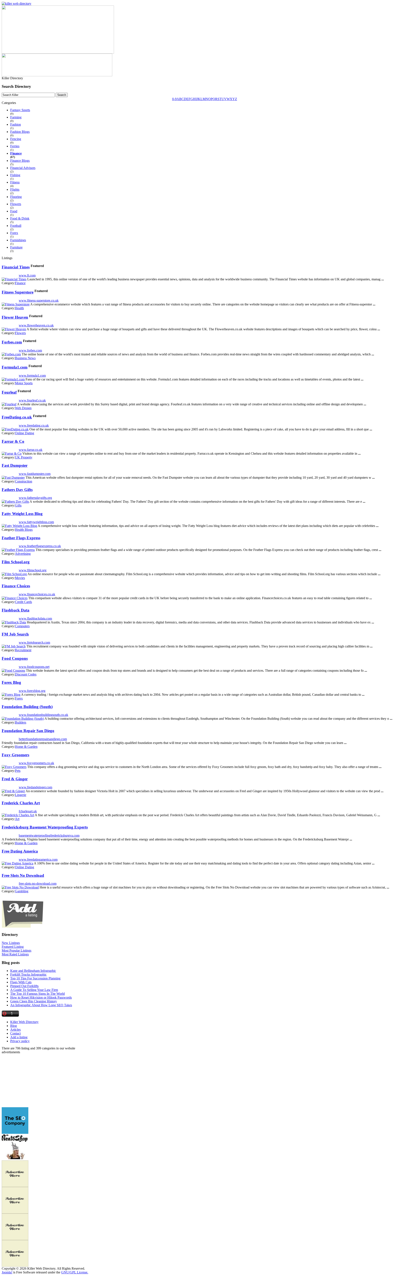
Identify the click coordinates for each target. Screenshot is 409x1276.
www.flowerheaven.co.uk (36, 325)
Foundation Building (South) (27, 706)
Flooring (16, 197)
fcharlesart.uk (28, 811)
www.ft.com (27, 275)
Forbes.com (12, 342)
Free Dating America (20, 851)
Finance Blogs (20, 160)
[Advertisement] (28, 1080)
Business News (25, 358)
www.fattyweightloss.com (36, 522)
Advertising (23, 553)
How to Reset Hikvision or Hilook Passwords (41, 997)
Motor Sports (24, 383)
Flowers (15, 204)
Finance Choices (16, 586)
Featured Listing (13, 946)
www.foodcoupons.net (34, 667)
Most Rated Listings (15, 954)
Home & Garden (26, 746)
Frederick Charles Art (21, 803)
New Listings (11, 943)
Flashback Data (15, 610)
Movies (20, 578)
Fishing (15, 175)
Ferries (14, 146)
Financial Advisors (22, 168)
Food (13, 211)
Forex (14, 233)
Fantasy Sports (20, 110)
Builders (20, 722)
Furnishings (18, 240)
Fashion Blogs (20, 131)
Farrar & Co (13, 441)
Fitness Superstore (17, 292)
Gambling (21, 891)
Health (19, 308)
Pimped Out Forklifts (24, 986)
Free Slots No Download (23, 875)
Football (15, 225)
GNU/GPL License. (74, 1272)
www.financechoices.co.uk (37, 594)
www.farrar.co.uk (30, 449)
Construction (23, 481)
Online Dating (24, 433)
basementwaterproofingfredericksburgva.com (49, 835)
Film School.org (16, 562)
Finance (16, 153)
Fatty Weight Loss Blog (22, 513)
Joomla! (7, 1272)
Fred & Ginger (15, 779)
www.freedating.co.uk (34, 425)
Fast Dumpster (14, 465)
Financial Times (16, 267)
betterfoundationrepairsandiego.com (43, 739)
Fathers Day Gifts (17, 489)
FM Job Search (15, 634)
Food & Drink (19, 218)
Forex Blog (11, 682)
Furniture (16, 247)
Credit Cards (23, 602)
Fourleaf (9, 392)
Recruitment (23, 650)
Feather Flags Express (21, 538)
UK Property (23, 457)
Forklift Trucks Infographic (28, 974)
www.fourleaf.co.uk (32, 400)
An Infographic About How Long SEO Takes (41, 1005)
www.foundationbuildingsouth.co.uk (43, 715)
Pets (17, 770)
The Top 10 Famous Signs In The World (37, 993)
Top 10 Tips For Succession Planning (35, 978)
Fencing (15, 139)
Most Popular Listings (16, 950)
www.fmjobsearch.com (34, 642)
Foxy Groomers (15, 755)
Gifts (18, 505)
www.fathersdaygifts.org (35, 498)
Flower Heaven (15, 317)
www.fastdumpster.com (34, 473)
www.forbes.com (30, 350)
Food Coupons (15, 658)
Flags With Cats (21, 982)
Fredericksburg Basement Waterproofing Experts (45, 827)
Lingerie (20, 795)
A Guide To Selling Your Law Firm (34, 990)
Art (17, 819)
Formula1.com (14, 367)
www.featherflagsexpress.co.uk (40, 546)
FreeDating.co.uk (17, 417)
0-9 (174, 99)
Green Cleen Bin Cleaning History (33, 1001)
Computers (22, 626)
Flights (14, 189)
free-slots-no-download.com (37, 883)
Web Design (23, 408)
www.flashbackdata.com (35, 618)
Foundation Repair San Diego (28, 730)
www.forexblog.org (32, 691)
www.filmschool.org (32, 570)
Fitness (15, 182)
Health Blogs (24, 529)
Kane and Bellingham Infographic (33, 970)
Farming (16, 117)
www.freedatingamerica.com (38, 859)
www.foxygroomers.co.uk (36, 763)
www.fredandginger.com (35, 787)
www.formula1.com (32, 375)
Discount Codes (25, 674)
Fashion (15, 124)
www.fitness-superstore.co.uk (39, 300)
